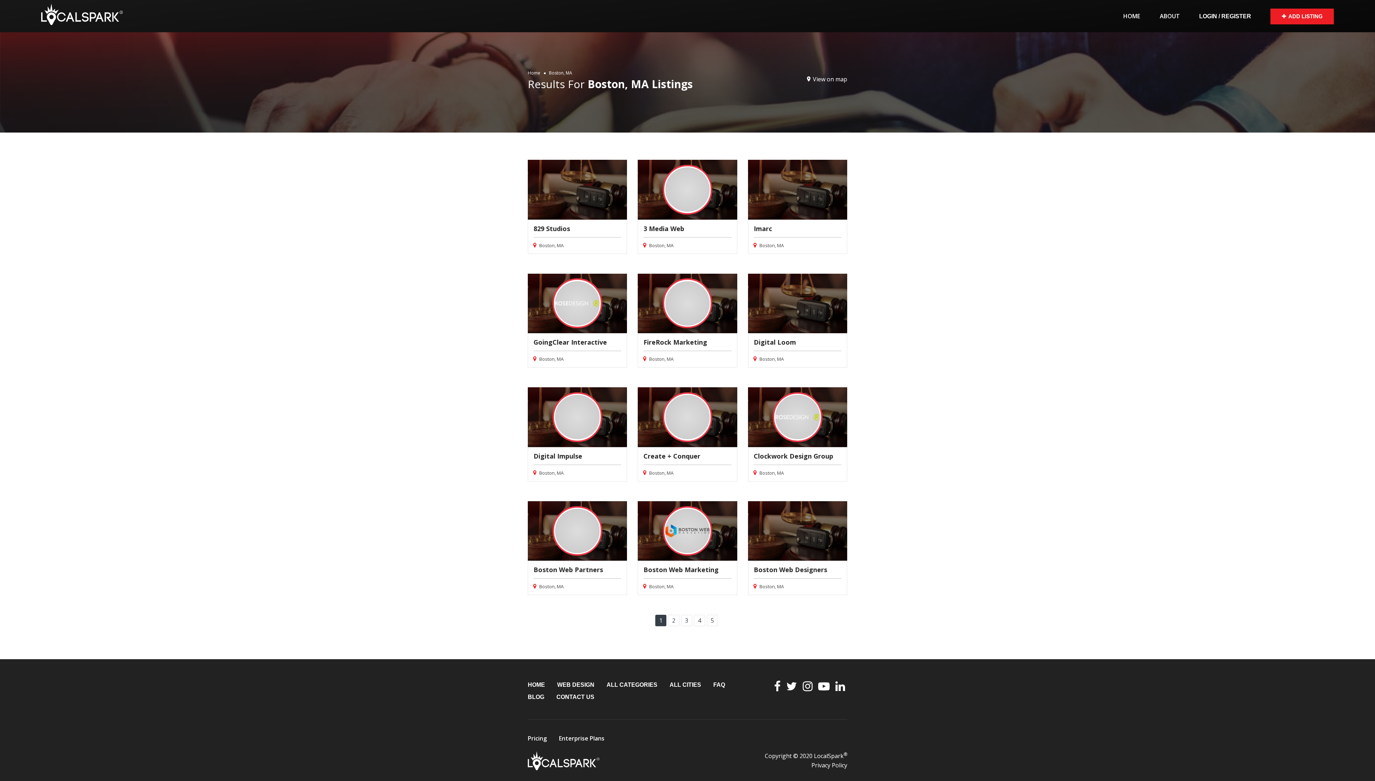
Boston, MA (551, 245)
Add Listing (1305, 16)
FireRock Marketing (675, 342)
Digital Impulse (558, 456)
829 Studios (552, 228)
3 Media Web (663, 228)
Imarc (763, 228)
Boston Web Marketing (681, 569)
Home (1131, 16)
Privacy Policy (829, 765)
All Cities (685, 685)
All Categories (632, 685)
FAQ (719, 685)
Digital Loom (775, 342)
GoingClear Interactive (570, 342)
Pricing (537, 738)
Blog (536, 697)
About (1170, 16)
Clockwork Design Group (793, 456)
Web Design (575, 685)
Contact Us (575, 697)
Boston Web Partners (568, 569)
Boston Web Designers (790, 569)
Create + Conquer (671, 456)
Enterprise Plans (581, 738)
